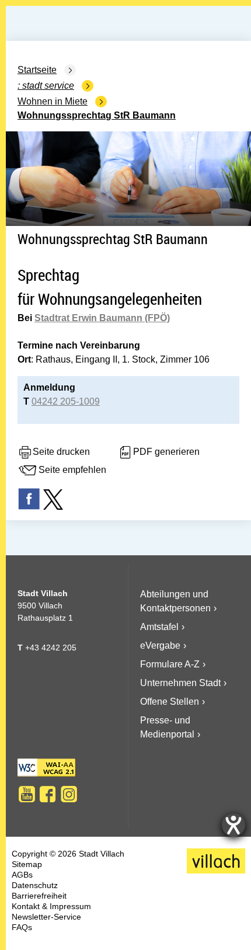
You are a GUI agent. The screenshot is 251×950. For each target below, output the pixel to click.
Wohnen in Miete (53, 101)
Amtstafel (159, 627)
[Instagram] (69, 794)
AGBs (22, 874)
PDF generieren (166, 452)
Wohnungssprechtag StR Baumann (97, 115)
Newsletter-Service (46, 916)
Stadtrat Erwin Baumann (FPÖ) (102, 318)
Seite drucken (61, 452)
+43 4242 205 (50, 647)
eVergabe (160, 645)
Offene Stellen (169, 702)
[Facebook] (48, 794)
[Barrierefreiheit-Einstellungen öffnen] (233, 825)
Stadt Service (48, 86)
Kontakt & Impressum (51, 906)
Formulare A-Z (170, 664)
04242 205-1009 (66, 401)
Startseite (37, 70)
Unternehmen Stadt (180, 683)
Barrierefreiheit (39, 895)
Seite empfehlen (72, 470)
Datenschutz (35, 885)
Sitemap (27, 864)
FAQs (22, 927)
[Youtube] (27, 794)
